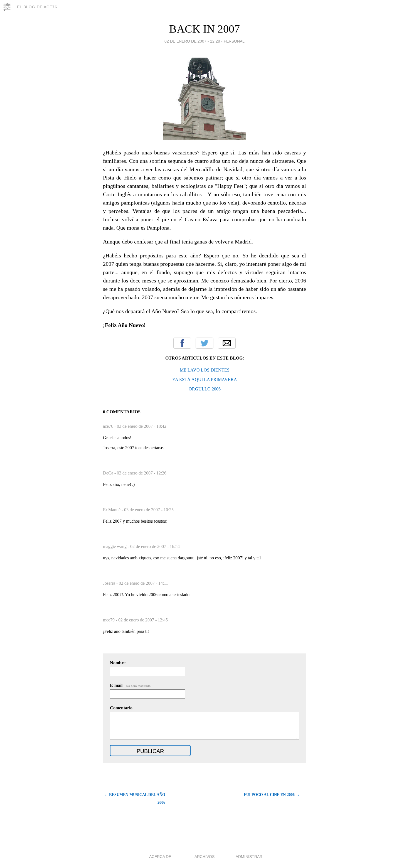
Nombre (117, 662)
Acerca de (160, 856)
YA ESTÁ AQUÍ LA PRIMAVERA (204, 379)
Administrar (249, 856)
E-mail (130, 685)
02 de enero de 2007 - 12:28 (192, 41)
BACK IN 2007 (204, 29)
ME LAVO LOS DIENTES (205, 370)
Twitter (204, 343)
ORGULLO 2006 (205, 389)
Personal (234, 41)
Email (227, 343)
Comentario (121, 707)
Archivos (204, 856)
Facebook (182, 343)
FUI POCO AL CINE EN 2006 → (272, 795)
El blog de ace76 (37, 7)
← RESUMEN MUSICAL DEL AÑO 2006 (134, 799)
